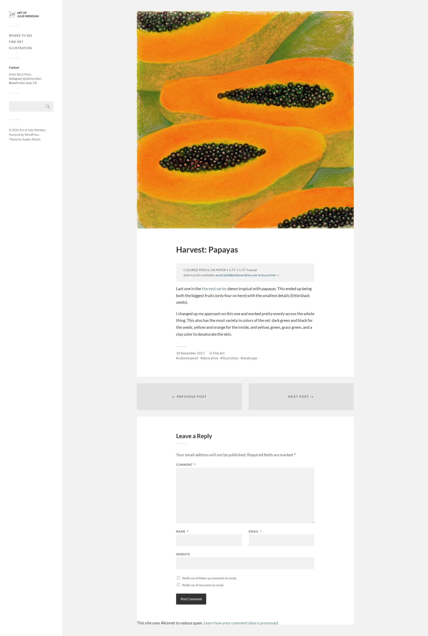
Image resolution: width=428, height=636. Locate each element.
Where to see (20, 35)
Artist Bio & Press (20, 74)
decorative (210, 358)
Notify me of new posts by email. (203, 585)
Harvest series (214, 288)
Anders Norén (31, 139)
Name (182, 531)
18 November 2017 (190, 353)
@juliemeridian (32, 78)
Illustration (20, 48)
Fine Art (16, 42)
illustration (230, 358)
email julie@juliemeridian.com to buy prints (245, 275)
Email (255, 531)
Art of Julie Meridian (32, 130)
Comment (186, 464)
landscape (250, 358)
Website (183, 554)
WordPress (32, 134)
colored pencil (188, 358)
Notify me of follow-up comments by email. (209, 578)
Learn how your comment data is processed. (241, 622)
